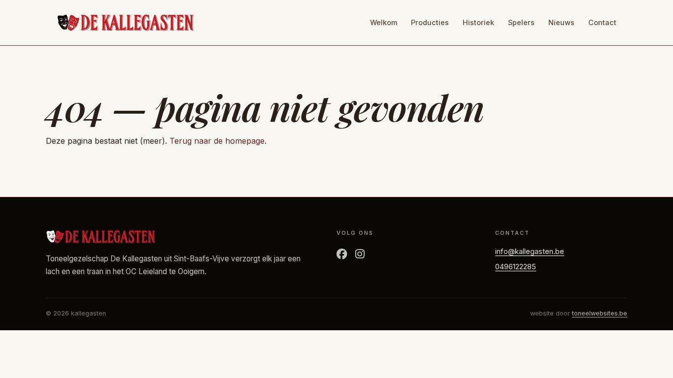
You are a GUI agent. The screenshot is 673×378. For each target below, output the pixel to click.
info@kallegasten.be (529, 251)
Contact (602, 22)
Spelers (521, 22)
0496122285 (515, 266)
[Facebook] (341, 254)
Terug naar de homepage (217, 141)
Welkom (383, 22)
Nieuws (561, 22)
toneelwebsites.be (599, 313)
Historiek (478, 22)
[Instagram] (360, 254)
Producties (430, 22)
